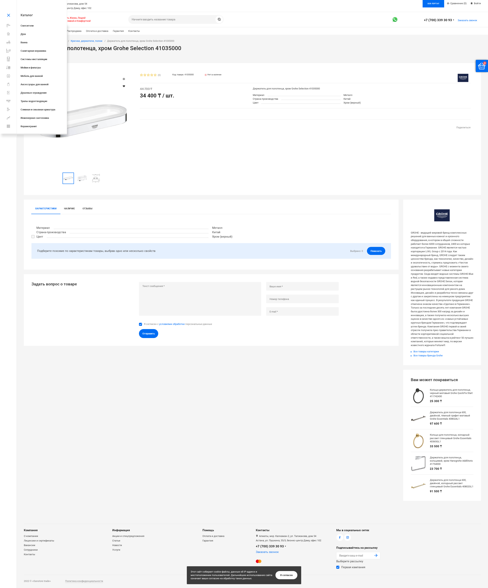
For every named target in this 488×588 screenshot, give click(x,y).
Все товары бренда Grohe (428, 355)
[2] (145, 75)
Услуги (116, 549)
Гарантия (118, 31)
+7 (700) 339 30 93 (438, 20)
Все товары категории (426, 351)
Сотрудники (31, 549)
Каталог (27, 15)
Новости (117, 545)
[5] (155, 75)
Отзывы (87, 208)
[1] (141, 75)
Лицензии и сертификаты (39, 540)
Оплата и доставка (97, 31)
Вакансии (29, 545)
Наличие (69, 208)
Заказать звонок (467, 20)
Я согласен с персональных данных (178, 324)
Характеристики (45, 208)
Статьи (116, 540)
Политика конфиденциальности (84, 581)
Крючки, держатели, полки (86, 40)
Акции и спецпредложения (128, 536)
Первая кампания (353, 567)
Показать (376, 251)
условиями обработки (172, 324)
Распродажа (74, 31)
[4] (152, 75)
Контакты (134, 31)
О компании (31, 536)
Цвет (39, 236)
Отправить (148, 333)
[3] (148, 75)
